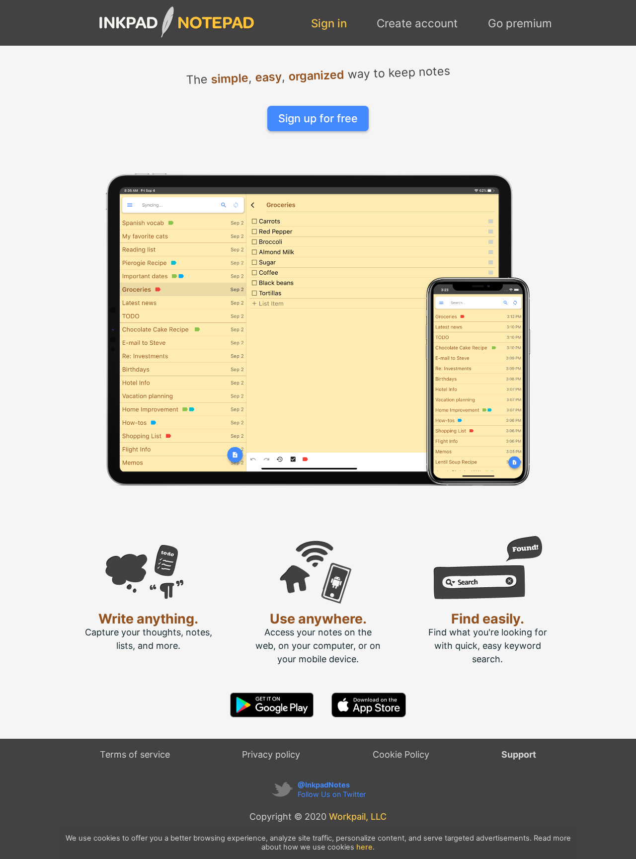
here (364, 847)
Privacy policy (271, 754)
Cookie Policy (401, 754)
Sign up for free (318, 118)
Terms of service (135, 754)
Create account (417, 23)
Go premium (520, 23)
